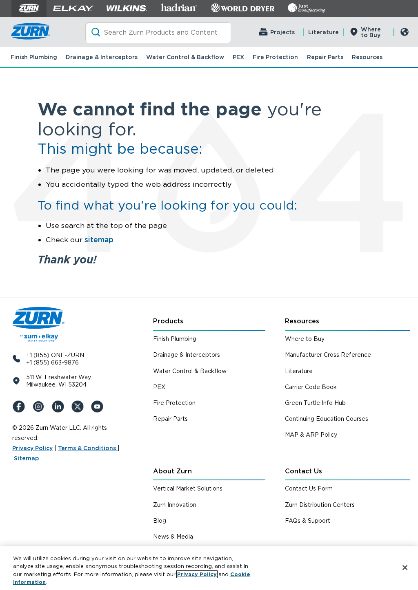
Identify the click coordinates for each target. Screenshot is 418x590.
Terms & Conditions (88, 448)
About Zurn (172, 471)
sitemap (98, 239)
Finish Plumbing (34, 57)
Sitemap (26, 458)
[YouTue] (99, 406)
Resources (367, 57)
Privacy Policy (32, 448)
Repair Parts (325, 57)
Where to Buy (371, 32)
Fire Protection (275, 57)
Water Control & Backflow (185, 57)
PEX (238, 57)
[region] (209, 568)
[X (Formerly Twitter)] (79, 406)
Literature (323, 32)
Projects (282, 32)
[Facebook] (20, 406)
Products (168, 321)
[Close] (405, 568)
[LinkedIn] (59, 406)
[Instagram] (40, 406)
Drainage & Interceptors (102, 57)
